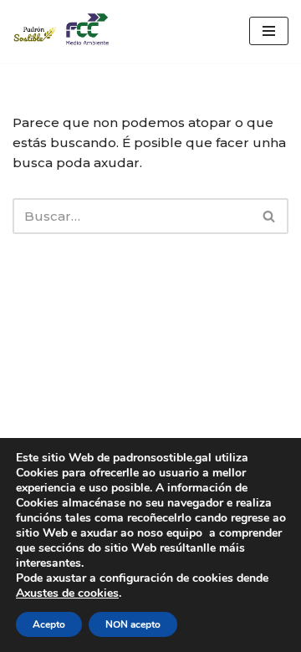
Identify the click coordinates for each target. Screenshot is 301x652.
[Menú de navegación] (268, 31)
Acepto (49, 624)
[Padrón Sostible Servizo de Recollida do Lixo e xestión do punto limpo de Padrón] (63, 31)
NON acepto (133, 624)
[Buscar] (269, 216)
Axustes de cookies (67, 593)
